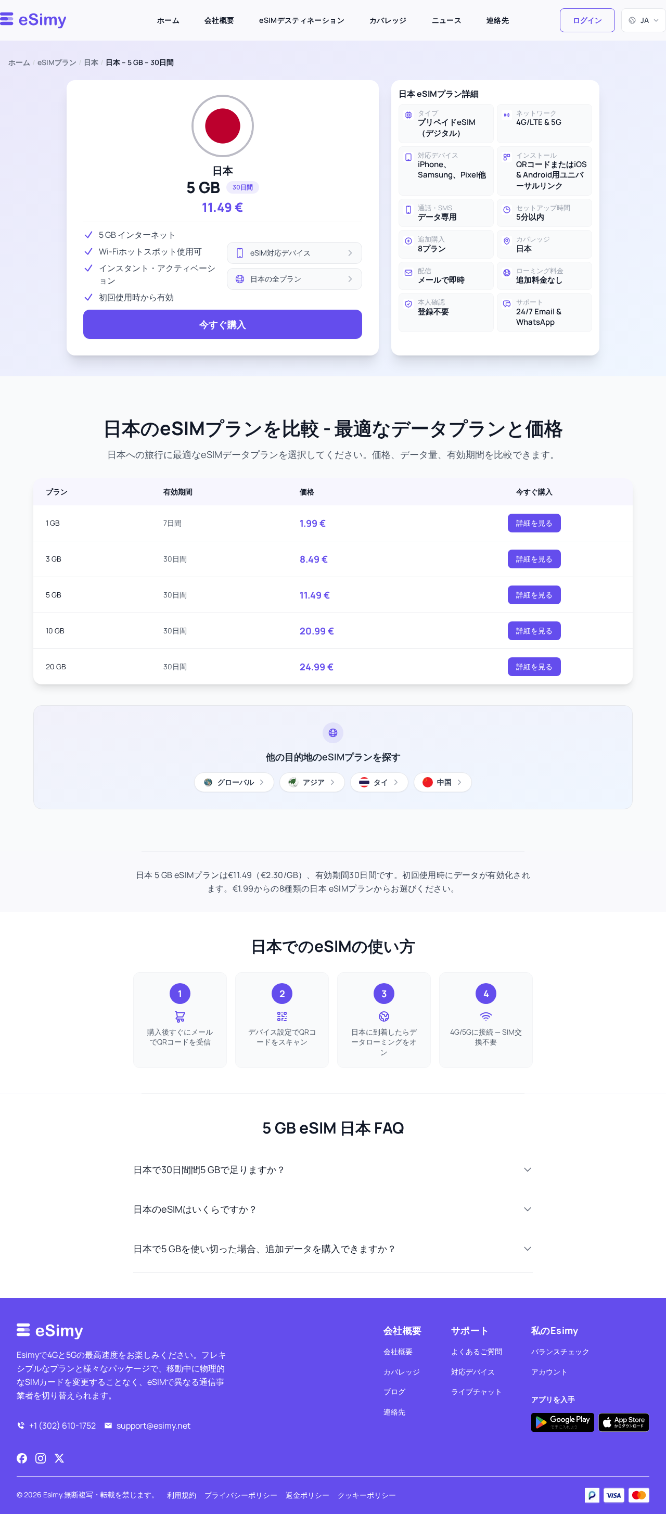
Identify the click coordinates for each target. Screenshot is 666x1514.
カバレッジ (388, 20)
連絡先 (497, 20)
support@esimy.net (153, 1425)
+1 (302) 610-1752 (62, 1425)
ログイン (587, 20)
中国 (444, 782)
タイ (381, 782)
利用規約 (181, 1495)
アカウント (549, 1372)
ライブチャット (476, 1391)
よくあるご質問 (476, 1351)
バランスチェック (560, 1351)
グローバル (235, 782)
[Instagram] (40, 1458)
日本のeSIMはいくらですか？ (195, 1209)
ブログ (394, 1391)
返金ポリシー (307, 1495)
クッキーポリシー (367, 1495)
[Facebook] (21, 1458)
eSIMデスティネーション (301, 20)
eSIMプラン (56, 62)
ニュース (447, 20)
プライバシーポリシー (240, 1495)
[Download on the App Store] (623, 1422)
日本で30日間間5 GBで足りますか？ (209, 1169)
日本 (91, 62)
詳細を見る (534, 523)
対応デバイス (473, 1372)
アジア (314, 782)
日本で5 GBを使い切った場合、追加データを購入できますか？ (264, 1248)
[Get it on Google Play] (562, 1422)
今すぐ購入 (222, 324)
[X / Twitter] (59, 1458)
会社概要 (219, 20)
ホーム (168, 20)
